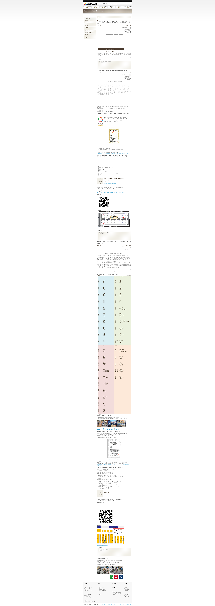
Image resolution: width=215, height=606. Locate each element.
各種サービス (101, 593)
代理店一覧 (90, 36)
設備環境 (90, 29)
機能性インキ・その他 (88, 590)
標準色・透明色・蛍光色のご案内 (90, 601)
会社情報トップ (90, 19)
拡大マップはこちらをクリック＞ (102, 545)
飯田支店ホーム (122, 604)
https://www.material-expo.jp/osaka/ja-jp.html (110, 183)
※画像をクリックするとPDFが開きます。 (114, 459)
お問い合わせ (90, 38)
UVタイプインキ (87, 588)
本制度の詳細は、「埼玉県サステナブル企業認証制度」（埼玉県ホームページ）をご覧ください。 (114, 153)
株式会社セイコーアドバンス (92, 4)
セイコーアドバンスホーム (106, 604)
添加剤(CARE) (87, 595)
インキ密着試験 (101, 584)
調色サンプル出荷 (101, 587)
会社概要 (90, 22)
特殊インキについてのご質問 (117, 595)
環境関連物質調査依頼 (102, 589)
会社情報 (126, 583)
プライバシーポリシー (128, 604)
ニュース (90, 25)
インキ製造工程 (87, 596)
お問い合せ (109, 4)
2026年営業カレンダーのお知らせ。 (108, 429)
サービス (99, 583)
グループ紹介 (90, 27)
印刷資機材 (86, 593)
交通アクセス (90, 24)
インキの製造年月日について (89, 597)
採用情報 (114, 4)
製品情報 (86, 583)
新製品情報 (86, 584)
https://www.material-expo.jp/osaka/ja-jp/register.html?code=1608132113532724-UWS (110, 192)
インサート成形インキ (88, 594)
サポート (113, 591)
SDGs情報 (114, 587)
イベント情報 (114, 583)
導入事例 (100, 594)
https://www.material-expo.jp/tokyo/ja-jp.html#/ (111, 495)
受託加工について (87, 600)
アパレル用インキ (87, 589)
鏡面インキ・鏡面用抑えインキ (89, 587)
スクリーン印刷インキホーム (115, 604)
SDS (99, 588)
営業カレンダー (90, 20)
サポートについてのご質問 (117, 592)
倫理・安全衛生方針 (90, 31)
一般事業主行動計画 (90, 32)
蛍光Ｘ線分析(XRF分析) (102, 590)
